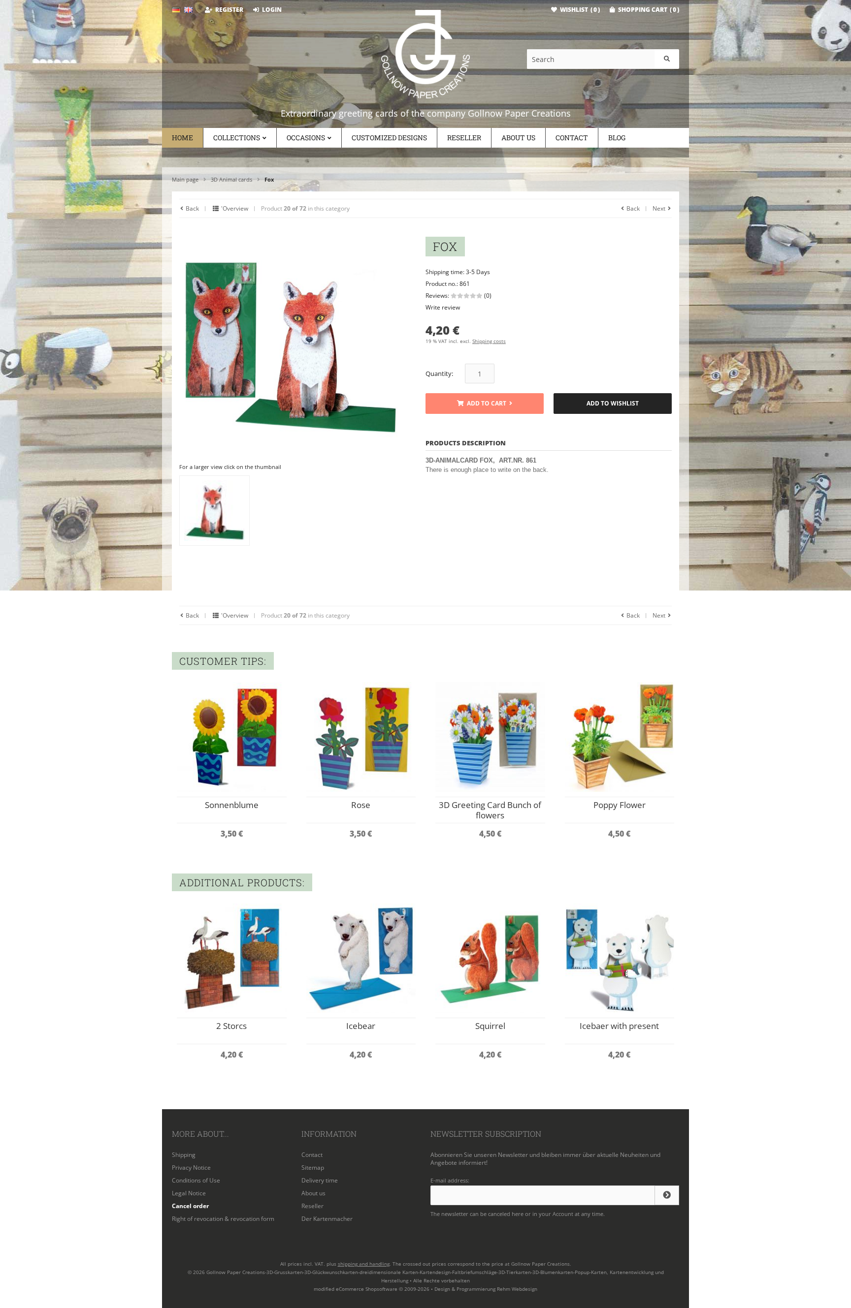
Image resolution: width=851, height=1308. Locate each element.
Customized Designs (389, 137)
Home (182, 137)
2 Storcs (231, 1025)
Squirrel (490, 1025)
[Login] (667, 1195)
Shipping (184, 1155)
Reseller (464, 137)
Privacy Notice (191, 1167)
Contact (572, 137)
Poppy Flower (619, 804)
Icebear (360, 1025)
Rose (360, 804)
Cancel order (190, 1206)
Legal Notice (189, 1193)
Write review (443, 307)
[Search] (667, 59)
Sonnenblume (232, 804)
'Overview (234, 208)
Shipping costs (489, 341)
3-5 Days (478, 272)
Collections (236, 137)
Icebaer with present (619, 1025)
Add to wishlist (613, 403)
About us (518, 137)
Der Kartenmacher (327, 1219)
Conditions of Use (196, 1180)
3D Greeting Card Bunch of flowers (490, 810)
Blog (616, 137)
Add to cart (484, 403)
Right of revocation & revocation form (223, 1219)
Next (660, 208)
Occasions (306, 137)
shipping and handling (364, 1263)
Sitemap (312, 1167)
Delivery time (319, 1180)
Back (191, 208)
